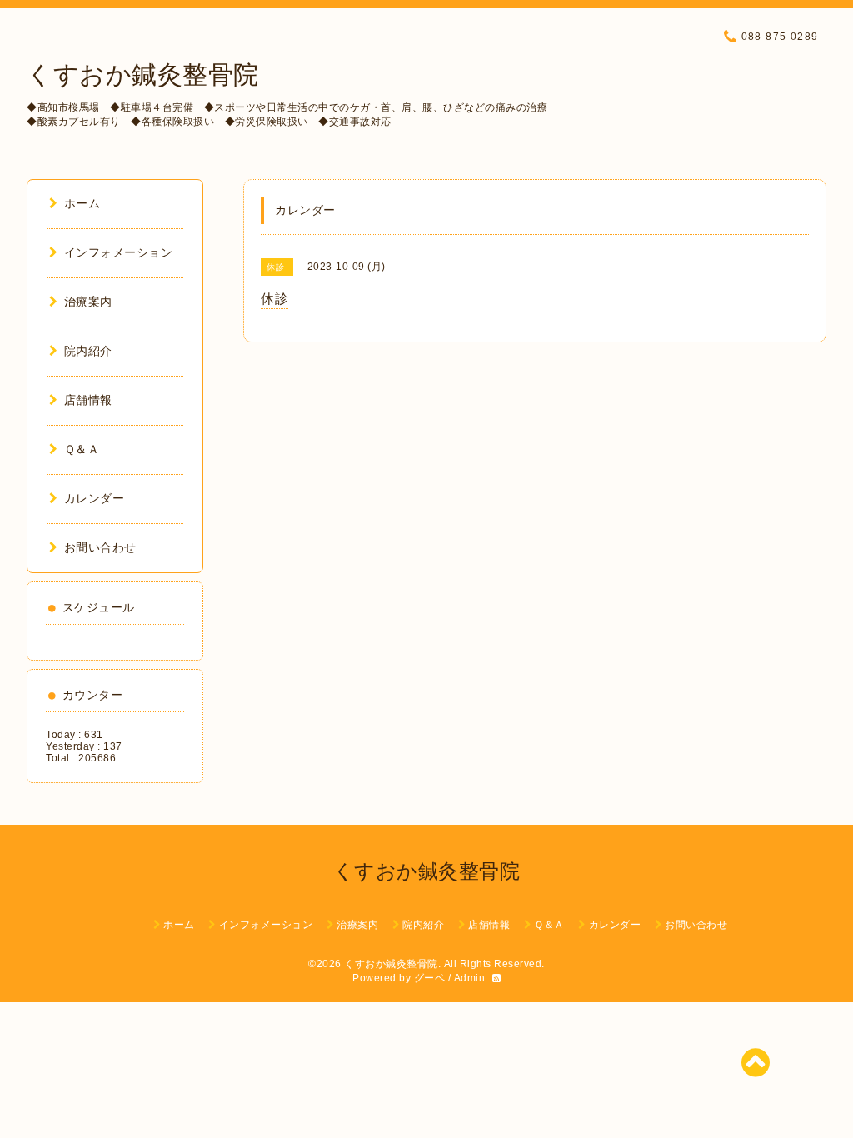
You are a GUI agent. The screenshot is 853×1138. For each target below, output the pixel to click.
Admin (470, 978)
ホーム (82, 203)
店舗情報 (88, 400)
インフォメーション (118, 252)
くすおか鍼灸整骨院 (143, 74)
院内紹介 (88, 350)
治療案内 (88, 301)
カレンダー (94, 498)
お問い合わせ (100, 547)
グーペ (430, 978)
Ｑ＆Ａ (81, 449)
